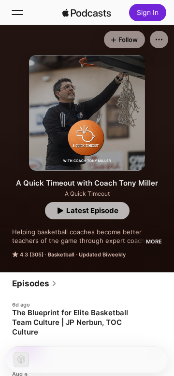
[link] (34, 283)
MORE (154, 241)
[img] (86, 12)
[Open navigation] (17, 12)
